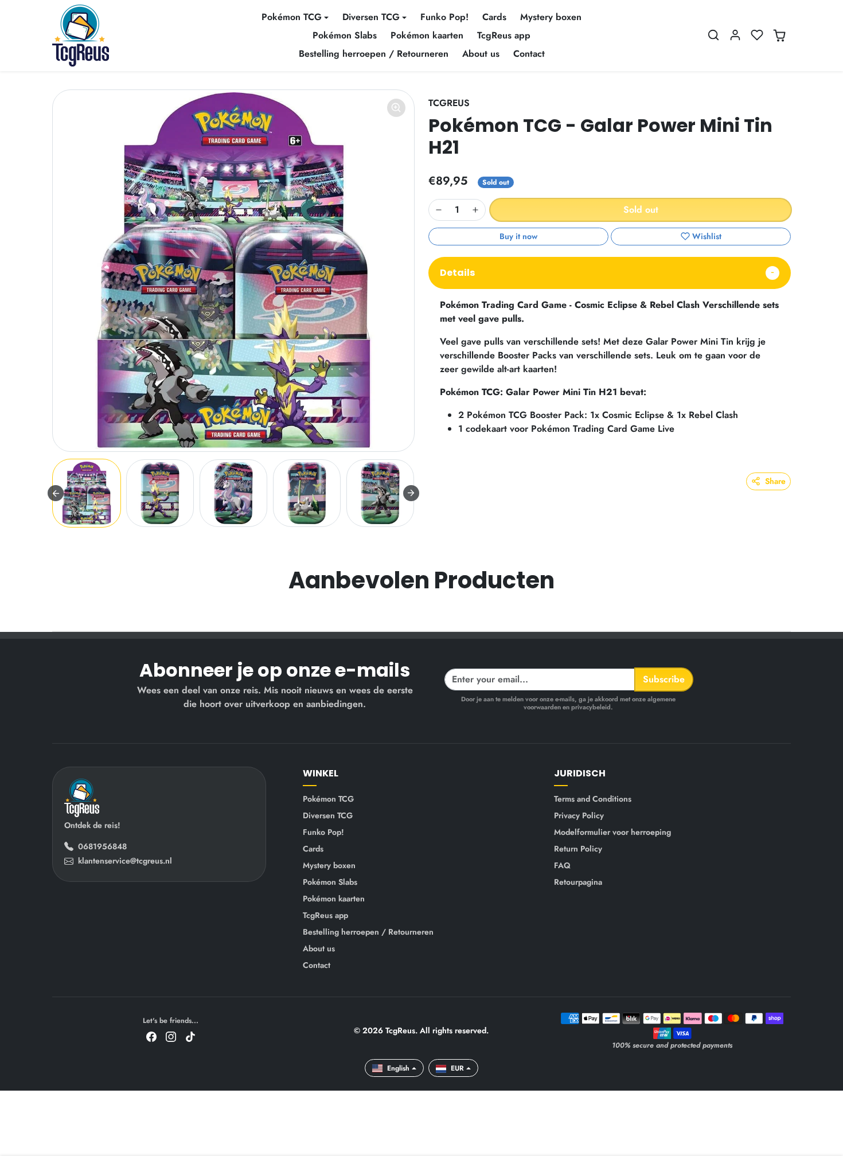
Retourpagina (578, 882)
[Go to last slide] (56, 493)
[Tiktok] (190, 1035)
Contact (529, 53)
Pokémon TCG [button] (292, 17)
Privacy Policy (579, 815)
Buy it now (518, 236)
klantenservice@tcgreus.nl (125, 860)
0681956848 (102, 846)
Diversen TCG (328, 815)
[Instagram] (171, 1035)
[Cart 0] (779, 35)
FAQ (562, 865)
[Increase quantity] (475, 210)
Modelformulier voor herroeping (612, 832)
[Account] (735, 35)
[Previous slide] (53, 613)
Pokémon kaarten (427, 35)
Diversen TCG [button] (371, 17)
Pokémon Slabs (345, 35)
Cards (494, 17)
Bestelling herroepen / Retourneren (373, 53)
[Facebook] (151, 1035)
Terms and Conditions (592, 798)
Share (775, 481)
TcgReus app (503, 35)
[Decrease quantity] (438, 210)
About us (480, 53)
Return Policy (578, 848)
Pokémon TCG (328, 798)
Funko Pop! (444, 17)
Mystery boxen (550, 17)
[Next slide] (411, 493)
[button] (713, 35)
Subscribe (664, 679)
